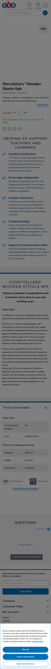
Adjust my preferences (25, 664)
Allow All (25, 649)
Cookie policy (37, 641)
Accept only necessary (25, 657)
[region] (25, 646)
